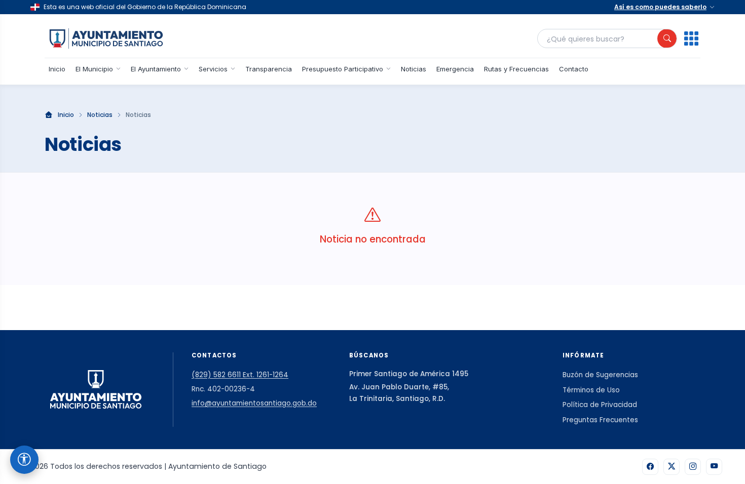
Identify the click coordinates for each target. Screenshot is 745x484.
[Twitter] (671, 467)
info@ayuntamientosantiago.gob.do (254, 403)
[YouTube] (714, 467)
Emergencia (455, 69)
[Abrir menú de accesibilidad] (24, 460)
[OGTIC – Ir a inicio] (106, 38)
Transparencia (268, 69)
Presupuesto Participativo (342, 69)
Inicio (57, 69)
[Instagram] (693, 467)
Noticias (413, 69)
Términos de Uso (591, 390)
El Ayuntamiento (156, 69)
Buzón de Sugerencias (600, 375)
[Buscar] (667, 38)
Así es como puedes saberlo (660, 7)
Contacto (573, 69)
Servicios (213, 69)
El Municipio (94, 69)
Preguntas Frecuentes (600, 420)
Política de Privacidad (600, 405)
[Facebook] (650, 467)
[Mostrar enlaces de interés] (691, 38)
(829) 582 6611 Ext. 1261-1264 (240, 375)
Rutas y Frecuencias (516, 69)
